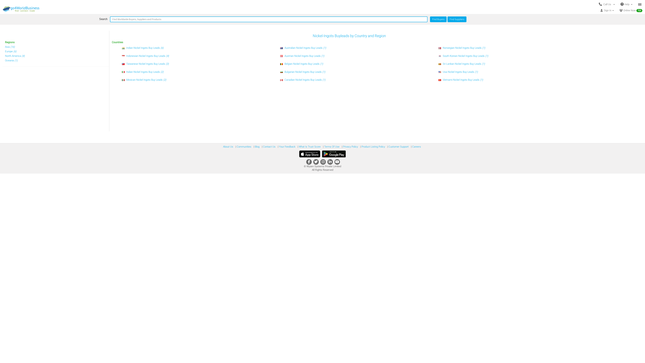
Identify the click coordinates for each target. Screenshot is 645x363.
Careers (416, 146)
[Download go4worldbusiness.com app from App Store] (309, 153)
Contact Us (268, 146)
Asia (10, 46)
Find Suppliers (457, 19)
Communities (243, 146)
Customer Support (398, 146)
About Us (228, 146)
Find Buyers (438, 19)
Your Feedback (286, 146)
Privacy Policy (350, 146)
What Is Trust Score (309, 146)
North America (15, 55)
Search (103, 19)
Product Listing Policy (373, 146)
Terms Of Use (331, 146)
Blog (257, 146)
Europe (10, 51)
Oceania (11, 60)
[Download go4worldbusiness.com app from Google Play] (334, 153)
